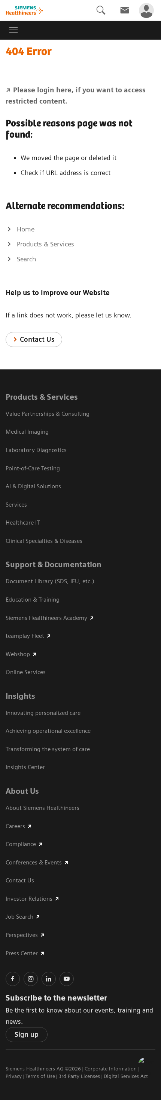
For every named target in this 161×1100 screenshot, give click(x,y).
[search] (100, 10)
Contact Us (37, 339)
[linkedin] (49, 979)
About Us (22, 791)
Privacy (14, 1076)
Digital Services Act (126, 1076)
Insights (20, 696)
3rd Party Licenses (79, 1076)
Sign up (27, 1034)
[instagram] (31, 979)
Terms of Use (40, 1076)
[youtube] (67, 979)
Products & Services (42, 397)
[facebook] (13, 979)
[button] (147, 1066)
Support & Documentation (53, 564)
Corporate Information (111, 1069)
